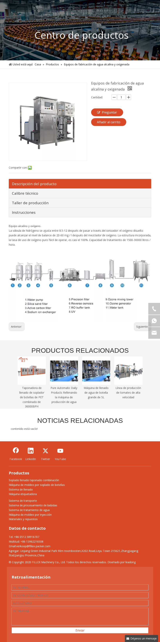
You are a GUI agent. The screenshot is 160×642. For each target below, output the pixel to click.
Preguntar (109, 112)
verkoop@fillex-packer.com (33, 546)
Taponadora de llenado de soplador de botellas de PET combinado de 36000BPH (31, 397)
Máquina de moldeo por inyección (30, 514)
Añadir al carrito (108, 122)
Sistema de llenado (21, 489)
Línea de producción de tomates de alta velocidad (128, 392)
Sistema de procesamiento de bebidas (33, 505)
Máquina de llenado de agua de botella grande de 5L (96, 392)
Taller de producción (30, 202)
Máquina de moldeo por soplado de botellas (37, 485)
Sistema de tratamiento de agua (29, 510)
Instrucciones (24, 212)
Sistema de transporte (23, 500)
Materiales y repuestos (23, 519)
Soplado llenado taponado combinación (34, 480)
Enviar (80, 630)
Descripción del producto (34, 183)
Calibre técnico (25, 193)
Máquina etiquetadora (23, 494)
